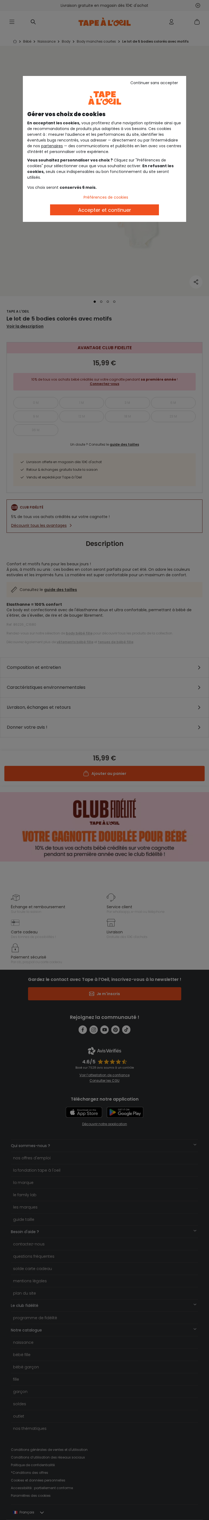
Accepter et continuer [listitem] (104, 210)
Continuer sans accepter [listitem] (154, 83)
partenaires (52, 146)
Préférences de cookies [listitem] (106, 197)
